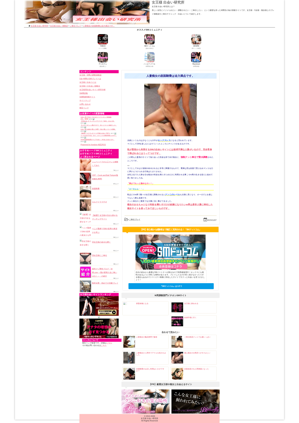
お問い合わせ (85, 104)
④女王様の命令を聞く (101, 242)
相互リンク (84, 108)
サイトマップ (85, 101)
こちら (109, 343)
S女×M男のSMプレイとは (90, 79)
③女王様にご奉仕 (99, 255)
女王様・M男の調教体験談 (90, 75)
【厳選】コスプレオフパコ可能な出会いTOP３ (95, 133)
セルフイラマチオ (99, 202)
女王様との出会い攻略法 (89, 86)
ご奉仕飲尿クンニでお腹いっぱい (197, 337)
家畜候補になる (142, 303)
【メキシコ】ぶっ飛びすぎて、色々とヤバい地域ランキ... (99, 125)
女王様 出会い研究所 (168, 2)
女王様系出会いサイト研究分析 (92, 90)
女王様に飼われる (191, 303)
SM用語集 (83, 93)
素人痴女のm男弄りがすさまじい (197, 353)
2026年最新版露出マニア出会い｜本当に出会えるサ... (97, 139)
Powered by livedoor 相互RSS (93, 145)
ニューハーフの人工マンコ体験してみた (105, 163)
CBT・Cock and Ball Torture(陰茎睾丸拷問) (105, 177)
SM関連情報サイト (87, 97)
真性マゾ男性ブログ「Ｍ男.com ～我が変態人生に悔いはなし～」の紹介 (104, 272)
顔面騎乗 (96, 189)
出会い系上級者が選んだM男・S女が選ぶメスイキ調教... (98, 129)
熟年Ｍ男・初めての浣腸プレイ (105, 283)
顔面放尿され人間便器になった (196, 369)
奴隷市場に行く (190, 317)
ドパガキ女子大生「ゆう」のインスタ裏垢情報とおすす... (99, 135)
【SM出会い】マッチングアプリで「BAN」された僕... (98, 121)
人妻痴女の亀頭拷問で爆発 (146, 337)
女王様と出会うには (87, 82)
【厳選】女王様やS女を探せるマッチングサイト (105, 217)
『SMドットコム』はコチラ (171, 286)
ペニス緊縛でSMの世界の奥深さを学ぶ (104, 230)
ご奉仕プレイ (134, 219)
